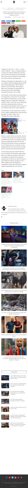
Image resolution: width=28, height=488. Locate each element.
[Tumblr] (21, 477)
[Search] (26, 2)
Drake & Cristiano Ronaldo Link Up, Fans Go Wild (18, 408)
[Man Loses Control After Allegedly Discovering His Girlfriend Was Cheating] (14, 257)
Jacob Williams (8, 17)
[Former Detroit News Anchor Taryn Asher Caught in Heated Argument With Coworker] (14, 234)
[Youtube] (10, 477)
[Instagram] (15, 477)
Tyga (19, 69)
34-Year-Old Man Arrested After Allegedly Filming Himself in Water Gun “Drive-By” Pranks (14, 358)
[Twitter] (13, 477)
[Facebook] (7, 477)
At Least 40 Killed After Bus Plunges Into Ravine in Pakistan (17, 400)
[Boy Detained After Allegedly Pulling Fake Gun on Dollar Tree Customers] (14, 280)
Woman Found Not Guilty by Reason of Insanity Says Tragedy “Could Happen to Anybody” (17, 424)
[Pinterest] (18, 477)
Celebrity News (10, 8)
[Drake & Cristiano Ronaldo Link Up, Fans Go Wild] (14, 324)
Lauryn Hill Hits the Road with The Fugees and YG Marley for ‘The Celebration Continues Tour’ (6, 196)
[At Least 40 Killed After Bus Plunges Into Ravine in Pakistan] (14, 302)
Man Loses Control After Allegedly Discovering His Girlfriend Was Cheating (18, 385)
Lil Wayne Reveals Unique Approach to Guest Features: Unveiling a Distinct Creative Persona (18, 180)
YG (14, 69)
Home (3, 8)
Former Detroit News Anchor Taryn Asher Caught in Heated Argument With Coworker (14, 246)
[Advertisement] (14, 53)
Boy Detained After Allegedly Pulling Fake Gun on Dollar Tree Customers (17, 393)
